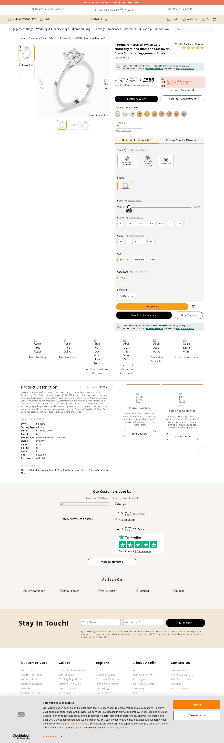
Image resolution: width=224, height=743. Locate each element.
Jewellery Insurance (31, 683)
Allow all (197, 704)
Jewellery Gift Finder (107, 683)
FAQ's (136, 693)
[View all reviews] (193, 48)
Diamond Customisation (137, 140)
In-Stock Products (154, 68)
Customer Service (180, 670)
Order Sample (188, 315)
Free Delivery (28, 670)
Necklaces (114, 29)
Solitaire (53, 38)
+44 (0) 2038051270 (185, 68)
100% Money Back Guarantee (48, 8)
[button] (159, 113)
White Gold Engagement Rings (71, 469)
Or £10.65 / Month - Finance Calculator (132, 85)
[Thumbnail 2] (27, 71)
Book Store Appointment (182, 98)
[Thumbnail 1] (27, 53)
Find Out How (139, 433)
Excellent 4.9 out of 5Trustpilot (115, 10)
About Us (138, 670)
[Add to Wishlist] (193, 307)
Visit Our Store (179, 688)
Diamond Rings (82, 29)
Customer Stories (105, 674)
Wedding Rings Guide (70, 679)
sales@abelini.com (181, 679)
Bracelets (130, 29)
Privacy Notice (102, 636)
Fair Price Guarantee (144, 683)
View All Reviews (112, 561)
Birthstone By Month (107, 679)
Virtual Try (138, 688)
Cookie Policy (79, 723)
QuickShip (145, 29)
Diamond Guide (67, 688)
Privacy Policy (118, 727)
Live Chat (176, 683)
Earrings (99, 29)
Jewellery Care (103, 693)
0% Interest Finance (32, 693)
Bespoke (26, 688)
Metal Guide (65, 693)
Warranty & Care (30, 679)
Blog (98, 670)
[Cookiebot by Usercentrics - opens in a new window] (21, 736)
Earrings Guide (67, 674)
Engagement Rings (21, 29)
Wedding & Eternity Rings (52, 29)
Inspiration (162, 29)
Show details (50, 736)
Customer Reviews (143, 674)
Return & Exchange (31, 674)
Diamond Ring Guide (70, 683)
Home (22, 38)
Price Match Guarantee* (180, 90)
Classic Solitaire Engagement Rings (37, 469)
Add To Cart (152, 306)
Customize (195, 715)
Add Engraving (126, 296)
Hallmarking (102, 688)
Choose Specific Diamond (182, 140)
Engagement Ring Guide (72, 670)
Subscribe (185, 623)
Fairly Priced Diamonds (179, 8)
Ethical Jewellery (142, 679)
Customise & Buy (136, 98)
